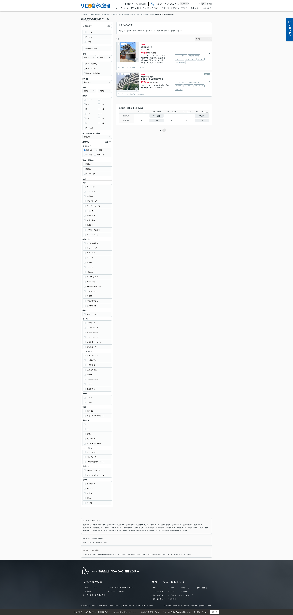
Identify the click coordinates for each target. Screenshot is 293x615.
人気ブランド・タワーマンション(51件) (177, 554)
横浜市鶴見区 (88, 525)
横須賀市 (145, 47)
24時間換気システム (94, 286)
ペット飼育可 (92, 191)
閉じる (214, 612)
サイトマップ (115, 606)
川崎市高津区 (182, 528)
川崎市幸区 (160, 528)
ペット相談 (91, 187)
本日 (100, 150)
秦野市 (152, 531)
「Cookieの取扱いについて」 (185, 612)
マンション (90, 37)
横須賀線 (145, 87)
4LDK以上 (89, 128)
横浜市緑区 (87, 528)
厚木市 (158, 531)
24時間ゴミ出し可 (93, 470)
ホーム (119, 8)
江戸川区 (160, 31)
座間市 (179, 531)
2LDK (88, 114)
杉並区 (129, 31)
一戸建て (89, 42)
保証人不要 (91, 211)
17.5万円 (156, 116)
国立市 (179, 31)
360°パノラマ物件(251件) (151, 554)
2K (87, 109)
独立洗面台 (91, 389)
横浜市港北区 (166, 525)
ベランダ (90, 267)
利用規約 (84, 606)
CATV (89, 434)
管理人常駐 (91, 220)
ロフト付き (91, 253)
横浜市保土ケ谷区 (142, 525)
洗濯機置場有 (92, 306)
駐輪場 (89, 296)
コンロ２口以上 (92, 328)
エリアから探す (133, 8)
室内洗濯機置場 (92, 243)
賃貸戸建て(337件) (134, 554)
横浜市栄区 (108, 528)
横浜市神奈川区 (100, 525)
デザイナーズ (92, 201)
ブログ (184, 8)
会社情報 (173, 599)
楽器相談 (90, 196)
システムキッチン (93, 337)
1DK (87, 104)
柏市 (147, 31)
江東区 (166, 31)
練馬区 (135, 31)
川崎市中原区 (170, 528)
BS (88, 429)
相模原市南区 (110, 531)
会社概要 (207, 8)
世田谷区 (122, 31)
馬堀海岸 (153, 58)
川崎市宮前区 (204, 528)
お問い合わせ (202, 588)
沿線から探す (151, 8)
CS (88, 424)
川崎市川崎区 (150, 528)
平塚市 (119, 531)
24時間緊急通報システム (96, 462)
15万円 (201, 116)
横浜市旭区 (198, 525)
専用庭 (89, 262)
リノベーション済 (93, 206)
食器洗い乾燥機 (92, 332)
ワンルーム (90, 100)
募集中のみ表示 (91, 48)
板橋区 (173, 31)
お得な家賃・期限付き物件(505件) (95, 554)
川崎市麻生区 (88, 531)
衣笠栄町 (151, 77)
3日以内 (89, 155)
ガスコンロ (91, 323)
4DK (102, 123)
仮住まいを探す (169, 8)
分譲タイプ (91, 215)
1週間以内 (100, 155)
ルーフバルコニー (93, 277)
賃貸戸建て (89, 591)
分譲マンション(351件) (117, 554)
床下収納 (90, 411)
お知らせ (173, 595)
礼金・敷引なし (91, 68)
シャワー (90, 384)
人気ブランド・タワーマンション (122, 587)
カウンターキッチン (94, 342)
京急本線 (145, 58)
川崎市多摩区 (193, 528)
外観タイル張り (92, 314)
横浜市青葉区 (128, 528)
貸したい (195, 8)
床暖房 (89, 402)
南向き (89, 498)
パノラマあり (91, 174)
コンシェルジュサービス (96, 475)
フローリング (92, 248)
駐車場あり (91, 484)
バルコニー (91, 272)
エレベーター (92, 291)
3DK (87, 118)
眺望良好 (90, 225)
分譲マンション (91, 587)
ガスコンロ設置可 (93, 230)
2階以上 (90, 488)
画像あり (89, 164)
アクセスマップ (187, 595)
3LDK (103, 118)
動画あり (89, 169)
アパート (89, 32)
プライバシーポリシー (99, 606)
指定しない (90, 150)
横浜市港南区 (188, 525)
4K (87, 123)
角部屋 (89, 503)
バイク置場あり (92, 301)
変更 (109, 26)
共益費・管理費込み (93, 73)
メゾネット (91, 258)
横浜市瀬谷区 (98, 528)
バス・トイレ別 (92, 355)
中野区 (141, 31)
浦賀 (151, 63)
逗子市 (145, 531)
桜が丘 (150, 47)
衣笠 (151, 87)
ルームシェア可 (92, 235)
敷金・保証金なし (92, 64)
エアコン (90, 397)
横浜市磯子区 (155, 525)
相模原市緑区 (99, 531)
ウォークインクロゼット (96, 416)
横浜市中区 (120, 525)
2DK (102, 109)
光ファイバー (92, 439)
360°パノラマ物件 (116, 591)
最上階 (89, 493)
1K (102, 100)
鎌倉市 (125, 531)
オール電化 (91, 282)
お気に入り (185, 588)
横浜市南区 (130, 525)
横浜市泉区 (117, 528)
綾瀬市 (185, 531)
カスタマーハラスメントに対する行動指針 (138, 606)
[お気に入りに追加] (136, 59)
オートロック (92, 452)
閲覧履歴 (184, 591)
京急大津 (153, 60)
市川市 (152, 31)
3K (102, 114)
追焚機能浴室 (92, 360)
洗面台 (89, 375)
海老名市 (171, 531)
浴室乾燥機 (91, 365)
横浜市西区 (111, 525)
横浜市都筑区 (139, 528)
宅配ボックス (92, 457)
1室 (156, 120)
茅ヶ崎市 (138, 531)
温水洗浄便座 (92, 370)
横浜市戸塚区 (177, 525)
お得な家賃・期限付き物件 (95, 595)
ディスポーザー (92, 347)
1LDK (103, 104)
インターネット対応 (94, 443)
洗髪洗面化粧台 (92, 379)
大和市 (164, 531)
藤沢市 (131, 531)
